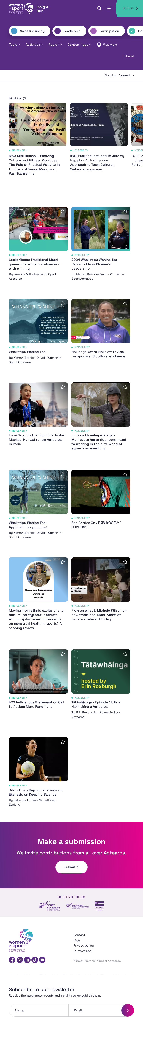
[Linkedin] (27, 960)
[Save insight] (61, 107)
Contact (79, 935)
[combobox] (126, 75)
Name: (19, 1010)
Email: (78, 1010)
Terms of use (82, 951)
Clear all (129, 56)
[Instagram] (19, 960)
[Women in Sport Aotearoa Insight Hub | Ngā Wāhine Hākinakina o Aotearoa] (29, 8)
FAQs (76, 940)
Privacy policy (83, 945)
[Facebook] (12, 960)
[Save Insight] (63, 211)
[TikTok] (34, 960)
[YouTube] (42, 960)
